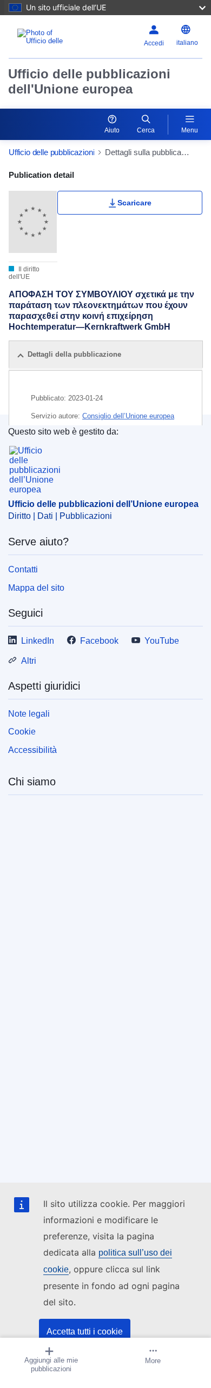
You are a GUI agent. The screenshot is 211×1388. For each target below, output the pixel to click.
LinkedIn (37, 640)
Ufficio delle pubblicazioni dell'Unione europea (89, 81)
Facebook (99, 640)
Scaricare (134, 202)
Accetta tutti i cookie (85, 1331)
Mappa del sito (36, 587)
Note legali (29, 713)
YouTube (161, 640)
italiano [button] (187, 42)
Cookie (22, 731)
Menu (189, 130)
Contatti (23, 569)
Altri (28, 660)
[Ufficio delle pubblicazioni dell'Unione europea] (42, 37)
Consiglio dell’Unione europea (128, 416)
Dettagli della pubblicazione (74, 354)
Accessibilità (32, 750)
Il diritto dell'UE (24, 273)
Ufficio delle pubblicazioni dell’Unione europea (103, 504)
